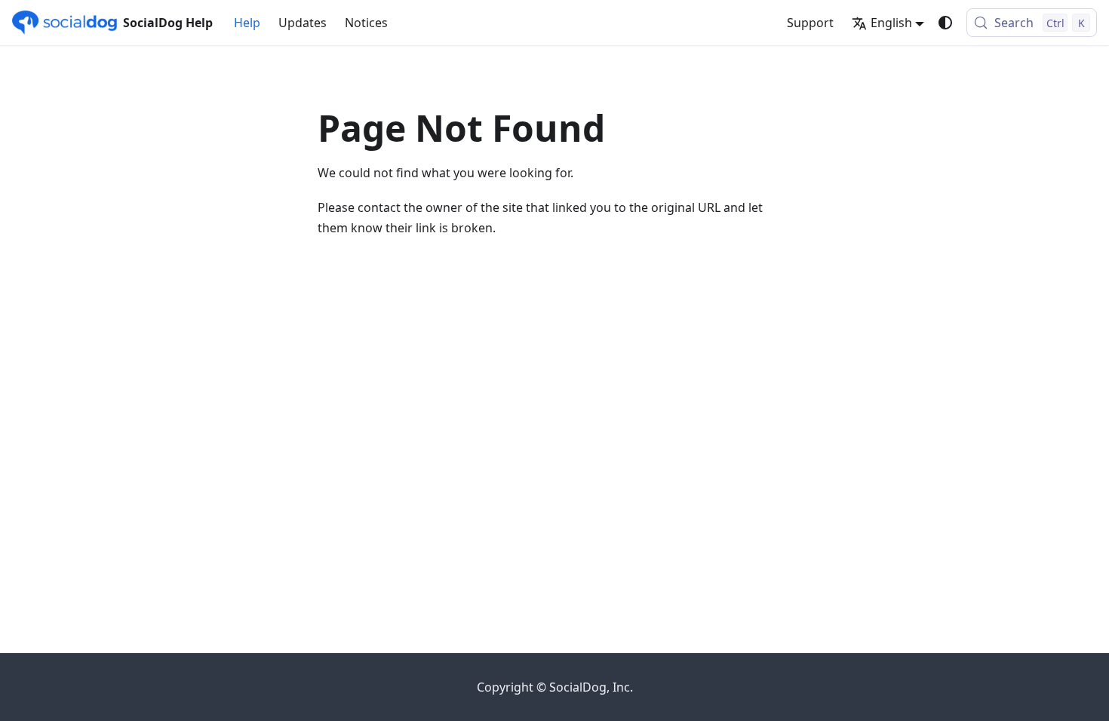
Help (247, 22)
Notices (366, 22)
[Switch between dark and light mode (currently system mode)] (945, 23)
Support (810, 22)
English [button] (891, 22)
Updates (302, 22)
